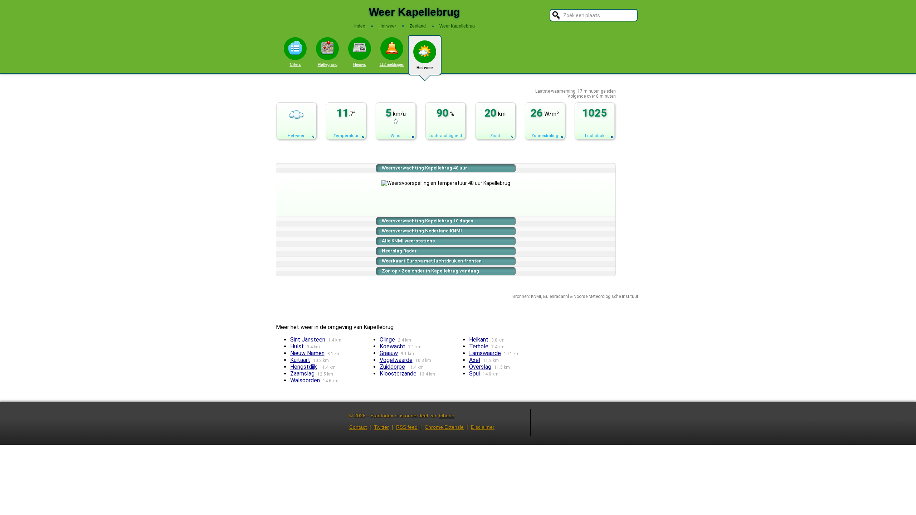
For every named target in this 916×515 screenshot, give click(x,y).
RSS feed (407, 427)
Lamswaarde (485, 353)
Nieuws (359, 64)
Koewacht (392, 346)
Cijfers (295, 64)
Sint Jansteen (307, 339)
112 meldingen (392, 64)
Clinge (387, 339)
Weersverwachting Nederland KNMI (422, 231)
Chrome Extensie (444, 427)
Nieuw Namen (307, 353)
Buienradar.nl (556, 296)
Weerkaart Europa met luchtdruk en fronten (432, 261)
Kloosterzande (398, 373)
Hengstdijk (303, 366)
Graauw (389, 353)
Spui (474, 373)
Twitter (381, 427)
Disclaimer (482, 427)
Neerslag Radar (399, 251)
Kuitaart (300, 360)
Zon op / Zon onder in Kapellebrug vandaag (430, 271)
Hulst (297, 346)
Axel (474, 360)
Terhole (478, 346)
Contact (358, 427)
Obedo (446, 415)
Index (359, 26)
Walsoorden (305, 380)
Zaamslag (302, 373)
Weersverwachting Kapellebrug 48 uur (424, 168)
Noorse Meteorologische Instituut (606, 296)
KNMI (536, 296)
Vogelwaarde (396, 360)
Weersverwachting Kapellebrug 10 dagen (427, 221)
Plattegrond (327, 64)
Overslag (480, 366)
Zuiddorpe (392, 366)
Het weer (424, 67)
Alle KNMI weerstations (408, 241)
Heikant (478, 339)
